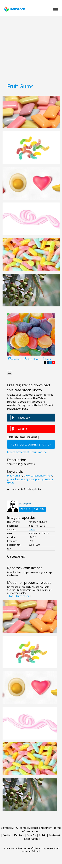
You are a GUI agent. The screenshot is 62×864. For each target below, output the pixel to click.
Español (31, 835)
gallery (39, 509)
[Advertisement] (31, 48)
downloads (34, 359)
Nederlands (31, 838)
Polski (42, 835)
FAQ (11, 595)
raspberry (37, 479)
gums (10, 479)
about (35, 831)
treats (10, 482)
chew (27, 475)
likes (48, 359)
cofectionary (38, 475)
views (17, 359)
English (7, 835)
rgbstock (17, 9)
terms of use (22, 595)
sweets (49, 479)
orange (25, 479)
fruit (49, 475)
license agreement (41, 828)
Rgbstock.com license (24, 567)
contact (24, 828)
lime (17, 479)
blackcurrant (14, 475)
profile (25, 509)
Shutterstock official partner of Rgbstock (22, 848)
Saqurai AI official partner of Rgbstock (40, 850)
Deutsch (19, 835)
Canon (32, 529)
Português (55, 835)
